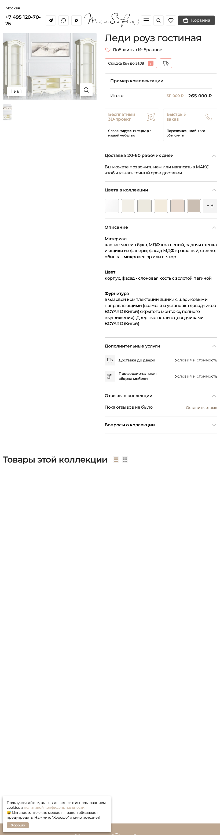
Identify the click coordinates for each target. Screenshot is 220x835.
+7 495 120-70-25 (23, 20)
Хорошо (18, 825)
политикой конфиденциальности (54, 807)
